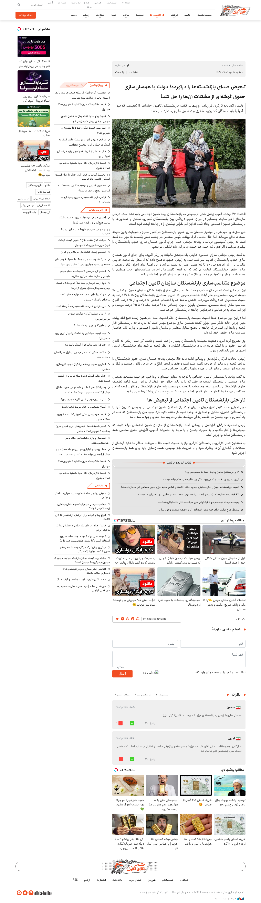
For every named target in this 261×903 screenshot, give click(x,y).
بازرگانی (99, 486)
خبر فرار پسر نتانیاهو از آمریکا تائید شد (85, 345)
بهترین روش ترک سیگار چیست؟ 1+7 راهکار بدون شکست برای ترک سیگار (85, 549)
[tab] (98, 85)
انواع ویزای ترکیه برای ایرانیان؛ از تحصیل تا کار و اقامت (82, 517)
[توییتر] (25, 892)
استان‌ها (100, 15)
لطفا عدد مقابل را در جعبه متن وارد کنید (220, 672)
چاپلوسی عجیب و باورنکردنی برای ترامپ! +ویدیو (85, 231)
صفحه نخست (204, 15)
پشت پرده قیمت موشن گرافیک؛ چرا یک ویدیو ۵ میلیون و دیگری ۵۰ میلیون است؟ (82, 560)
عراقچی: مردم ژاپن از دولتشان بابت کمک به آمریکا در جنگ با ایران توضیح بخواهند (84, 142)
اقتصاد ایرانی (43, 205)
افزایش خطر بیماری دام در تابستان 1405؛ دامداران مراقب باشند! (86, 571)
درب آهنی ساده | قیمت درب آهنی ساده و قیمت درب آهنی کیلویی (82, 588)
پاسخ (152, 723)
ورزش (126, 15)
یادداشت (76, 3)
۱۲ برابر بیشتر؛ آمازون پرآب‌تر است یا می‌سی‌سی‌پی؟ (212, 472)
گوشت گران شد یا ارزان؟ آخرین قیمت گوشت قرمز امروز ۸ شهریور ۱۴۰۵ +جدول (84, 242)
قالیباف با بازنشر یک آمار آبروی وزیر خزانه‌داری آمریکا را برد (83, 154)
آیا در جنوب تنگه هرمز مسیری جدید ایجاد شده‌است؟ (85, 200)
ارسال (122, 673)
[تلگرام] (19, 892)
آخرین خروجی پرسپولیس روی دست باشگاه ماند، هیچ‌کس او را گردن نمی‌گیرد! (84, 220)
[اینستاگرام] (31, 892)
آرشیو (50, 3)
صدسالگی (111, 3)
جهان (114, 15)
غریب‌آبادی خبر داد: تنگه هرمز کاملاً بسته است (81, 306)
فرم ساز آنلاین (43, 192)
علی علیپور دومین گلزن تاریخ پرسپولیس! (83, 399)
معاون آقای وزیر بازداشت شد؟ (90, 325)
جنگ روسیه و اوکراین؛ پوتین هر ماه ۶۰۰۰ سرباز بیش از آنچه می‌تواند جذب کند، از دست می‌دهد (83, 452)
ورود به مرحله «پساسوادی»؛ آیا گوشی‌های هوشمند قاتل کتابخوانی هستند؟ (198, 502)
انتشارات (62, 3)
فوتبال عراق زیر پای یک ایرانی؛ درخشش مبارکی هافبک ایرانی (82, 527)
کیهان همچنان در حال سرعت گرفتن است (84, 407)
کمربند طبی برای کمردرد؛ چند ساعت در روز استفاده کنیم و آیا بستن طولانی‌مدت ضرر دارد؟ (85, 538)
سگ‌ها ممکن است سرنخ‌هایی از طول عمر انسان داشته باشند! (82, 355)
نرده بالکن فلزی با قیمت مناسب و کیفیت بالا (82, 579)
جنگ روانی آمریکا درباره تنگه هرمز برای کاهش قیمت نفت (83, 378)
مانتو (47, 185)
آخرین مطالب (95, 210)
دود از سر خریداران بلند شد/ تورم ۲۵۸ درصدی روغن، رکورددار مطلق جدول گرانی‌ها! (83, 285)
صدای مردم (87, 5)
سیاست (140, 15)
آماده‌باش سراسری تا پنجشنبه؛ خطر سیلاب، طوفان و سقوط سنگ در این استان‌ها (84, 273)
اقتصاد (157, 15)
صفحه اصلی (237, 65)
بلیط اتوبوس (29, 212)
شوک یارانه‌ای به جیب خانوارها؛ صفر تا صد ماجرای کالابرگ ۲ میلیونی (85, 297)
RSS (75, 880)
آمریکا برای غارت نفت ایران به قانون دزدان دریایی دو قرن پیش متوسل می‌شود (85, 118)
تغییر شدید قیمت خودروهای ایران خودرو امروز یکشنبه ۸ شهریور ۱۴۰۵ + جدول (83, 428)
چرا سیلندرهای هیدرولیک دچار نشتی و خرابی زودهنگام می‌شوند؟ (83, 506)
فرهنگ (174, 15)
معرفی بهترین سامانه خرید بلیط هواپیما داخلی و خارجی (82, 495)
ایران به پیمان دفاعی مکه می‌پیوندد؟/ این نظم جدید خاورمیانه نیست (201, 479)
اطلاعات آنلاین (235, 10)
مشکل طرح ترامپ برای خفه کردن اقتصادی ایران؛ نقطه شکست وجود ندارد (199, 509)
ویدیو (74, 15)
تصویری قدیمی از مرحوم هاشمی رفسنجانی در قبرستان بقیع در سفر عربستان (83, 188)
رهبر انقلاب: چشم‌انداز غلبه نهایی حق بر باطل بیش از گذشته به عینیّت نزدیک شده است (83, 390)
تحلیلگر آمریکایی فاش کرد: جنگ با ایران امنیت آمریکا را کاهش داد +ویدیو (82, 176)
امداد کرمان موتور (41, 199)
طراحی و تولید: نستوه (226, 899)
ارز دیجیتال (45, 212)
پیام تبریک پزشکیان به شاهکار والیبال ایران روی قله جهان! (82, 335)
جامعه (187, 15)
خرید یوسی (23, 199)
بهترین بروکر (28, 205)
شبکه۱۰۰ (126, 3)
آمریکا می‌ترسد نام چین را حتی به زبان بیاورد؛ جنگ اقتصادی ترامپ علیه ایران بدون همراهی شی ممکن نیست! (180, 487)
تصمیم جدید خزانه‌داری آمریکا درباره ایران (83, 252)
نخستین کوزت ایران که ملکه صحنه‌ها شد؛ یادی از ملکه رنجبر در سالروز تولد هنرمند (82, 95)
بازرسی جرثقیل (35, 185)
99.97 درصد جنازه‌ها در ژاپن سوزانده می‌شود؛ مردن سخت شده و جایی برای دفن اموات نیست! (188, 494)
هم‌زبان (98, 3)
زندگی (86, 15)
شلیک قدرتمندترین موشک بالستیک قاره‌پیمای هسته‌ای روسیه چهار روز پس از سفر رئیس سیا (82, 262)
